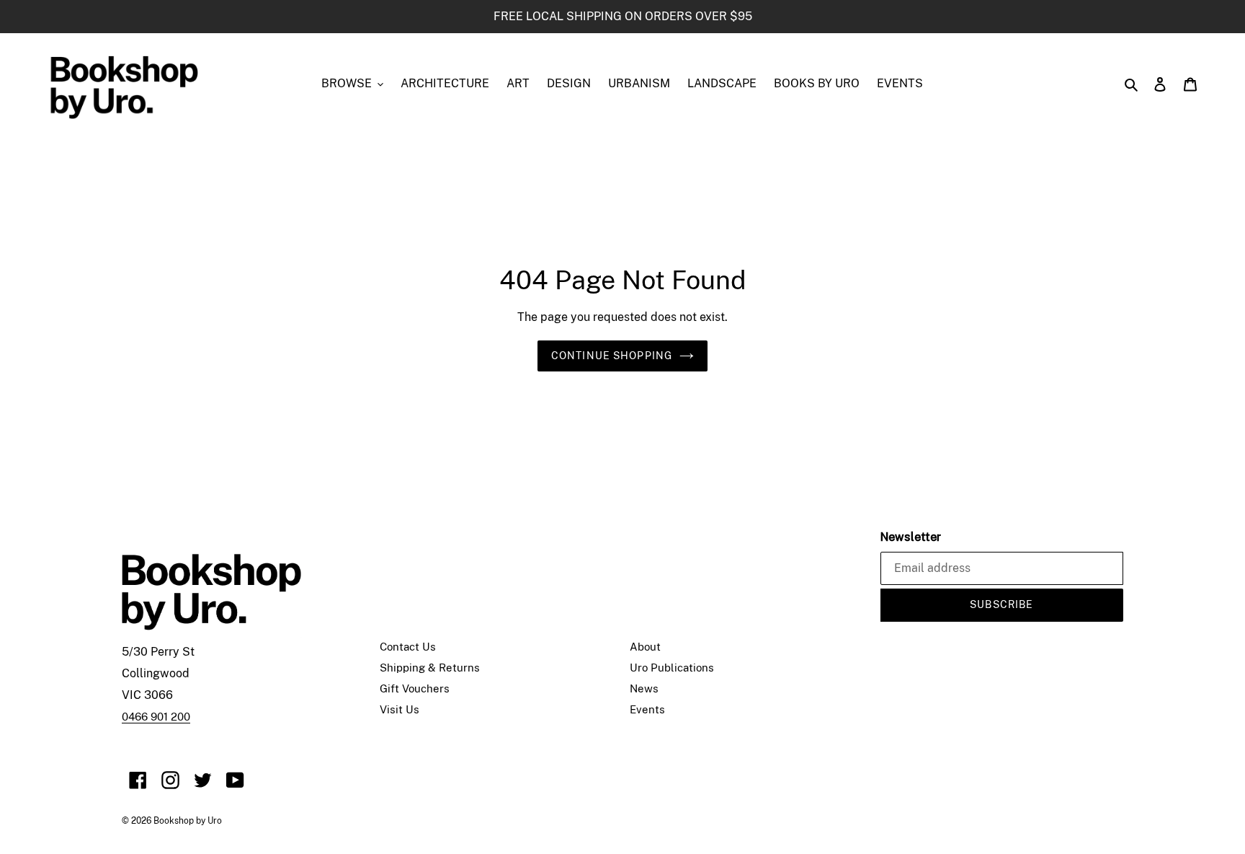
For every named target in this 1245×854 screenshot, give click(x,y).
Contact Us (408, 646)
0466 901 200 (156, 716)
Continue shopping (611, 355)
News (644, 688)
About (645, 646)
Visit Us (399, 709)
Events (647, 709)
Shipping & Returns (430, 667)
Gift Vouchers (415, 688)
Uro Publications (672, 667)
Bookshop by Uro (187, 821)
